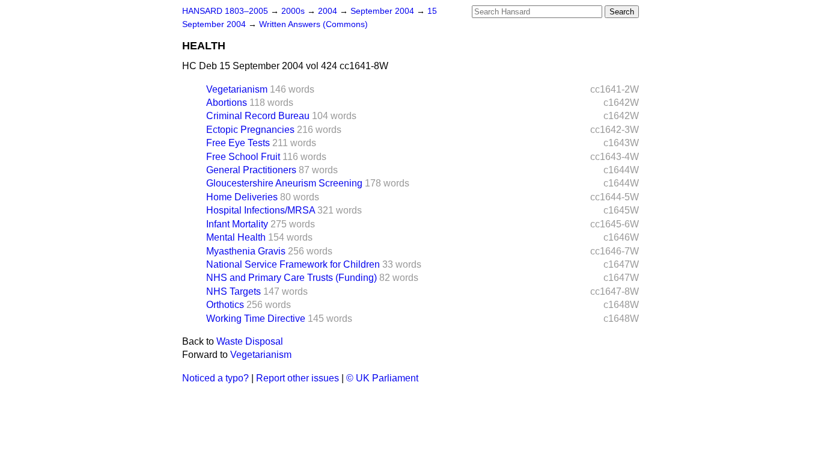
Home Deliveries (242, 197)
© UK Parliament (382, 378)
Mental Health (236, 237)
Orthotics (225, 305)
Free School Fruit (243, 157)
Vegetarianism (236, 89)
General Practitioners (251, 170)
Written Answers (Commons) (313, 24)
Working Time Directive (255, 318)
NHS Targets (233, 291)
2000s (294, 11)
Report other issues (297, 378)
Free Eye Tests (238, 143)
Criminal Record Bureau (258, 116)
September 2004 (383, 11)
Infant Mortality (237, 224)
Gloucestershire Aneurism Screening (284, 183)
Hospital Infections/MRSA (260, 210)
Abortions (226, 102)
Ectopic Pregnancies (250, 130)
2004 (329, 11)
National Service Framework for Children (293, 264)
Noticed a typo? (215, 378)
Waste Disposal (249, 341)
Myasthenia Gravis (245, 251)
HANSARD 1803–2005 (225, 11)
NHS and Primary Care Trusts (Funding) (291, 278)
